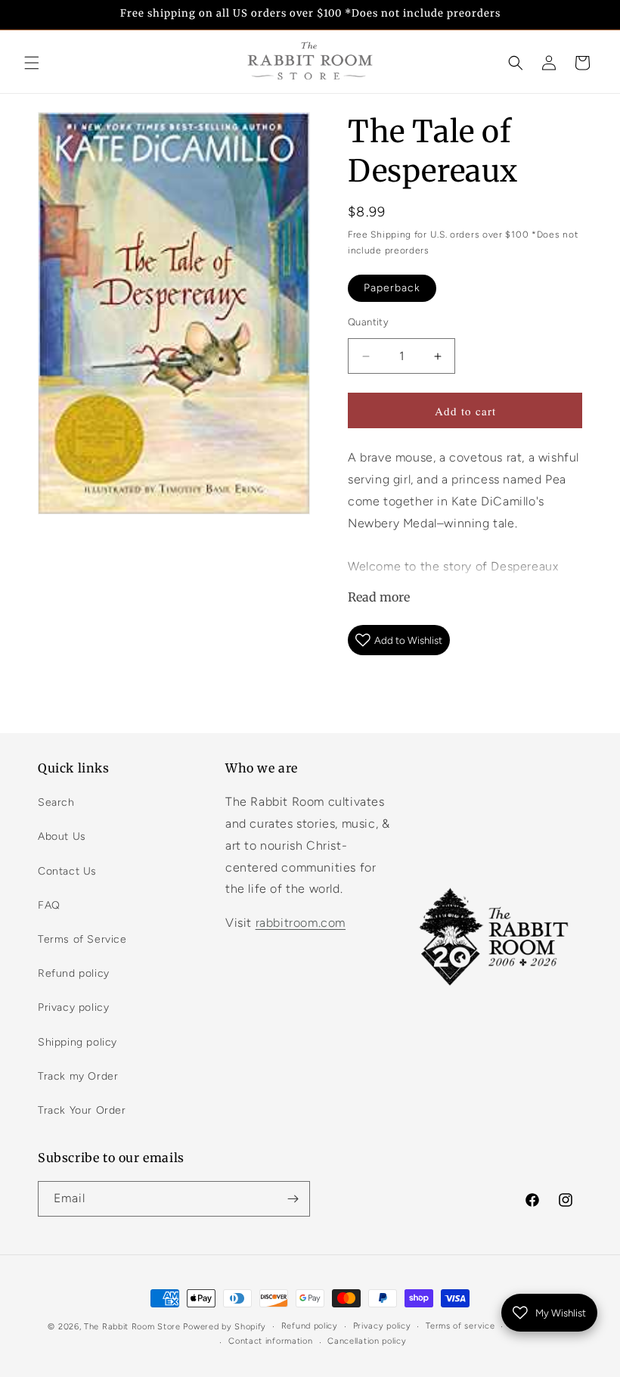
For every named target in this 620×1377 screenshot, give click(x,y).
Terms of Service (82, 939)
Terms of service (460, 1326)
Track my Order (78, 1076)
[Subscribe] (292, 1199)
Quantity (368, 322)
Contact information (270, 1341)
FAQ (49, 905)
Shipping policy (77, 1042)
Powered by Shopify (224, 1327)
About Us (62, 836)
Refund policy (74, 973)
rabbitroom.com (301, 922)
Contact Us (67, 871)
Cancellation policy (366, 1341)
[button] (31, 62)
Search (56, 802)
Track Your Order (82, 1110)
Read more (379, 597)
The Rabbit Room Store (132, 1327)
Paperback (392, 287)
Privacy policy (73, 1007)
